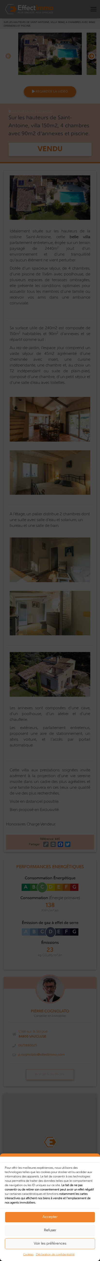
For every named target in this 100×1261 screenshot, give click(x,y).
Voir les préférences (50, 1244)
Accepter (50, 1217)
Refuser (50, 1230)
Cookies (28, 1254)
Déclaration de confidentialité (55, 1254)
